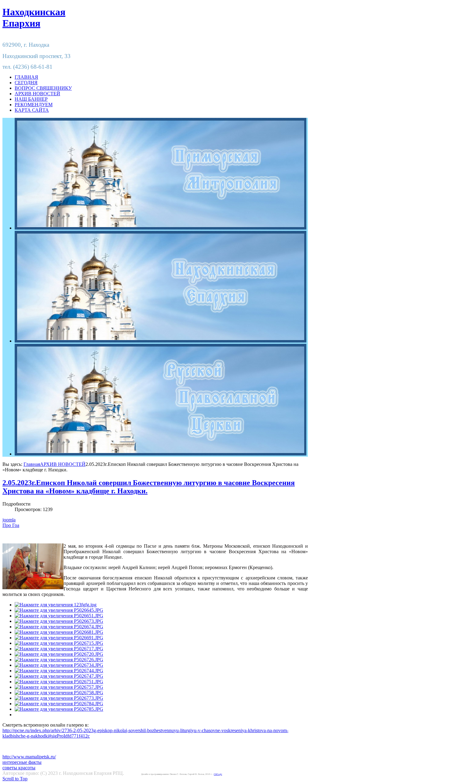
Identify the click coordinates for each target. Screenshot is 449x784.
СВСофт (218, 774)
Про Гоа (10, 525)
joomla (9, 519)
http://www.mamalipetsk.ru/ (29, 756)
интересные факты (22, 762)
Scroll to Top (14, 778)
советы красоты (18, 767)
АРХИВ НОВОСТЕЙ (63, 464)
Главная (32, 464)
